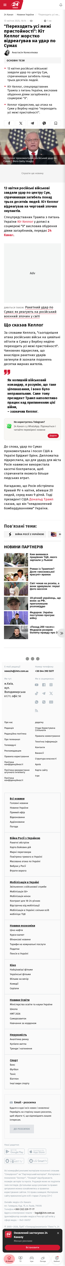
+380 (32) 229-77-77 (24, 1209)
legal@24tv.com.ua (44, 1213)
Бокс (12, 1064)
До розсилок (22, 1129)
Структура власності (46, 759)
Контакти (40, 747)
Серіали (14, 988)
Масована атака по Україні (25, 861)
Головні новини (19, 803)
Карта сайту (41, 770)
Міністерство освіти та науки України (31, 1004)
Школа (14, 1009)
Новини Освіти (19, 1000)
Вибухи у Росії (18, 866)
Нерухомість (18, 1034)
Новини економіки (22, 925)
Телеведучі (10, 745)
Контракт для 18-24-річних (25, 900)
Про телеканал (12, 739)
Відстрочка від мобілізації (25, 905)
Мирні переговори (20, 851)
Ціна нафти (16, 930)
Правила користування (16, 756)
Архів (38, 764)
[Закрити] (58, 1233)
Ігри (37, 776)
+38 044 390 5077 (44, 671)
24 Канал (9, 15)
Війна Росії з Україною (25, 838)
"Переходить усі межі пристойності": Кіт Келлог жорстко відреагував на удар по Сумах (49, 15)
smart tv (14, 1161)
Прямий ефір (17, 812)
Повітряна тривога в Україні (26, 856)
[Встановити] (32, 1240)
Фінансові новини (20, 939)
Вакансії (39, 753)
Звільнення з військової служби (28, 886)
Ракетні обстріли (19, 842)
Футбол (14, 1069)
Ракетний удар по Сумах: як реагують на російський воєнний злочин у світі (30, 311)
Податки (14, 948)
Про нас (8, 722)
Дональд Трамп (40, 499)
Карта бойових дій (20, 847)
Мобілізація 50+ (19, 891)
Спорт (14, 1060)
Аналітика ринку (19, 1039)
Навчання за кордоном (23, 1023)
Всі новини (17, 798)
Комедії (14, 983)
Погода (14, 826)
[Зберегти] (56, 123)
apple (38, 1151)
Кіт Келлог (25, 222)
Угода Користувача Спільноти (45, 729)
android (14, 1151)
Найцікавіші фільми (21, 969)
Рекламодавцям (12, 751)
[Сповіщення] (61, 5)
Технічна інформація (46, 742)
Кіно (13, 965)
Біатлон (14, 1078)
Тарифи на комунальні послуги (28, 944)
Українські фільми (20, 974)
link (36, 685)
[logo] (15, 4)
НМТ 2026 (15, 1013)
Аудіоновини (17, 821)
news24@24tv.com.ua (16, 671)
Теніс (13, 1074)
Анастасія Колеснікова (25, 52)
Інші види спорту (19, 1083)
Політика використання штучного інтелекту (16, 771)
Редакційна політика (15, 734)
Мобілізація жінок (20, 896)
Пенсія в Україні (19, 953)
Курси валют (17, 934)
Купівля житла (18, 1043)
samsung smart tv (38, 1161)
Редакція (9, 728)
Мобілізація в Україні (24, 882)
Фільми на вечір (19, 978)
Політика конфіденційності (13, 763)
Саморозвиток (18, 1018)
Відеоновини (17, 817)
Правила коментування (47, 736)
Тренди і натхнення (21, 1048)
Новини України (25, 15)
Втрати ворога (18, 870)
